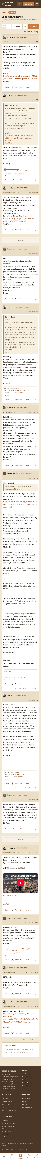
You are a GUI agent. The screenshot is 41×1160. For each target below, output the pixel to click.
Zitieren (26, 87)
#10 (36, 852)
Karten (24, 1101)
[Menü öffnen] (37, 4)
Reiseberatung (27, 1086)
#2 (37, 100)
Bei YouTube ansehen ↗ (11, 895)
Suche (24, 1080)
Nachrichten (6, 1104)
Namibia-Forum (9, 4)
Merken (17, 26)
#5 (37, 311)
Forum (4, 12)
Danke (7, 87)
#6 (37, 412)
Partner (24, 1104)
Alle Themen (26, 1074)
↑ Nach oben (34, 1040)
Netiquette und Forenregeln (7, 1133)
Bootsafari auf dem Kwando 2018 (18, 171)
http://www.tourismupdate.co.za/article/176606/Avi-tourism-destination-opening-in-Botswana (20, 138)
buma (9, 249)
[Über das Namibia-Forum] (3, 4)
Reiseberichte (27, 1077)
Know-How (26, 1098)
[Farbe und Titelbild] (24, 26)
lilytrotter (11, 474)
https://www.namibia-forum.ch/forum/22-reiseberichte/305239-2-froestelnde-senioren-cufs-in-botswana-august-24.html (20, 951)
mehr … (6, 175)
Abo (3, 1107)
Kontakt (4, 1137)
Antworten (34, 26)
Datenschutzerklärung (9, 1123)
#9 (37, 799)
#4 (37, 253)
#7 (37, 478)
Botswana (12, 12)
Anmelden (28, 4)
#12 (36, 972)
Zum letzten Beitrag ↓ (31, 32)
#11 (36, 923)
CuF (8, 918)
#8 (37, 700)
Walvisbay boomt (9, 680)
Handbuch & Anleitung (9, 1110)
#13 (36, 1006)
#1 (37, 42)
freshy (9, 95)
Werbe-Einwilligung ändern (8, 1127)
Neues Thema (27, 1083)
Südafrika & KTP (18, 173)
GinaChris (11, 37)
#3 (37, 192)
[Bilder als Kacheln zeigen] (8, 26)
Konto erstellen (7, 1101)
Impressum (5, 1120)
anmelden (24, 1050)
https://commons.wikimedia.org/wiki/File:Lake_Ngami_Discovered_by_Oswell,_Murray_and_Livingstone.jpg (20, 504)
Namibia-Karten (27, 1107)
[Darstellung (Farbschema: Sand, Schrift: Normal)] (19, 4)
